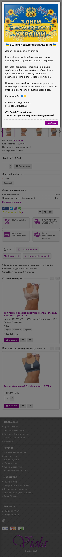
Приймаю (51, 123)
